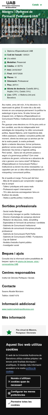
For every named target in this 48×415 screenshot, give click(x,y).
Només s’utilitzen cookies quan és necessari (21, 381)
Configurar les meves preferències (23, 393)
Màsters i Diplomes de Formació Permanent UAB (20, 13)
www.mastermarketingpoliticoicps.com (18, 309)
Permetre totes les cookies (21, 403)
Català (39, 4)
